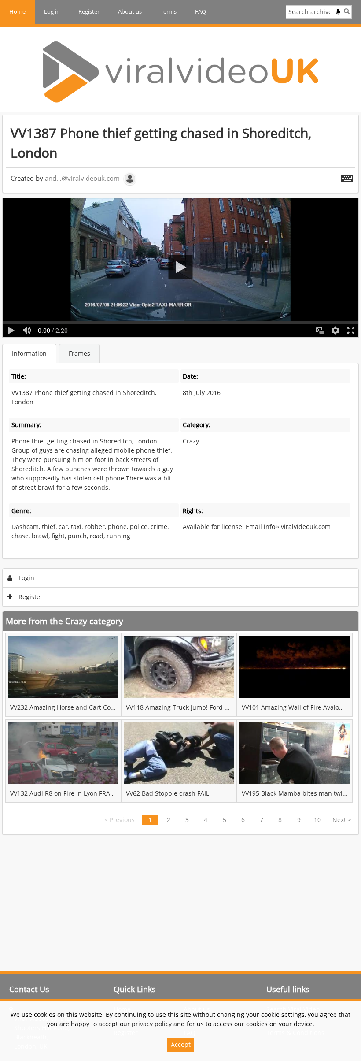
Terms (168, 11)
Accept (181, 1044)
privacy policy (152, 1024)
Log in (52, 11)
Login (25, 577)
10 (317, 819)
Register (88, 11)
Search (347, 11)
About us (130, 11)
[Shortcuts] (347, 177)
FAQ (200, 11)
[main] (180, 475)
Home (17, 11)
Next (341, 819)
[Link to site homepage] (180, 72)
